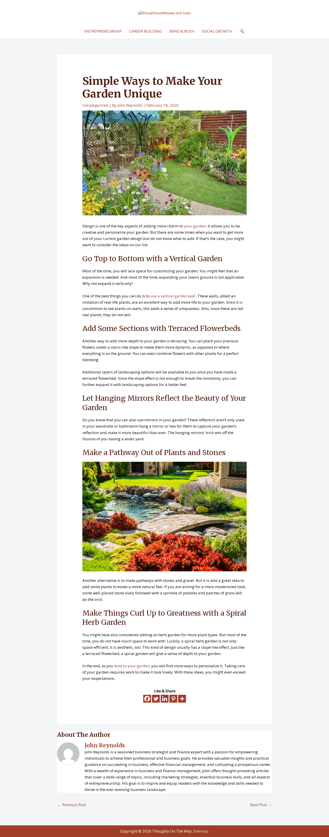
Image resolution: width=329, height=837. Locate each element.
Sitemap (200, 831)
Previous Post (72, 804)
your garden (195, 226)
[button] (242, 31)
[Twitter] (156, 699)
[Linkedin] (165, 699)
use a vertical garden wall (173, 296)
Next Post (260, 804)
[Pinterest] (173, 699)
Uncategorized (95, 105)
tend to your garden (132, 665)
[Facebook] (147, 699)
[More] (182, 699)
